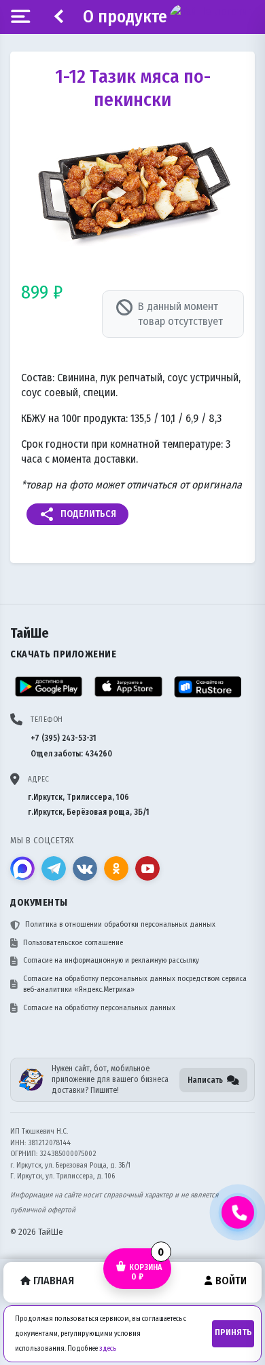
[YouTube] (147, 868)
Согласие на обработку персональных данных (99, 1007)
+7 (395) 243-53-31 (63, 738)
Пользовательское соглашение (73, 942)
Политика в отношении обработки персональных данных (120, 924)
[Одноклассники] (116, 868)
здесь (107, 1348)
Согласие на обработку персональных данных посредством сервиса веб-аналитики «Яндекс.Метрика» (135, 984)
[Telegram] (53, 868)
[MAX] (22, 868)
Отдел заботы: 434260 (71, 753)
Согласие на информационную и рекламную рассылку (111, 960)
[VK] (85, 868)
